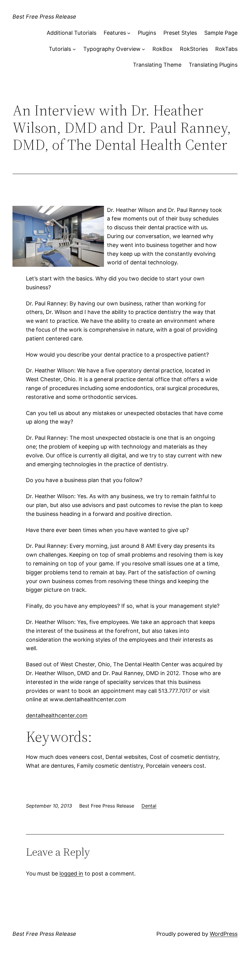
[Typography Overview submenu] (143, 49)
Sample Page (221, 33)
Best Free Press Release (44, 16)
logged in (71, 873)
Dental (148, 806)
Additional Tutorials (71, 33)
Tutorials (60, 49)
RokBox (162, 49)
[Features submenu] (128, 33)
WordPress (224, 934)
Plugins (147, 33)
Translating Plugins (213, 65)
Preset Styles (180, 33)
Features (115, 33)
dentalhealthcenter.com (57, 715)
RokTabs (226, 49)
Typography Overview (112, 49)
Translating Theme (157, 65)
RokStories (194, 49)
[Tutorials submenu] (74, 49)
